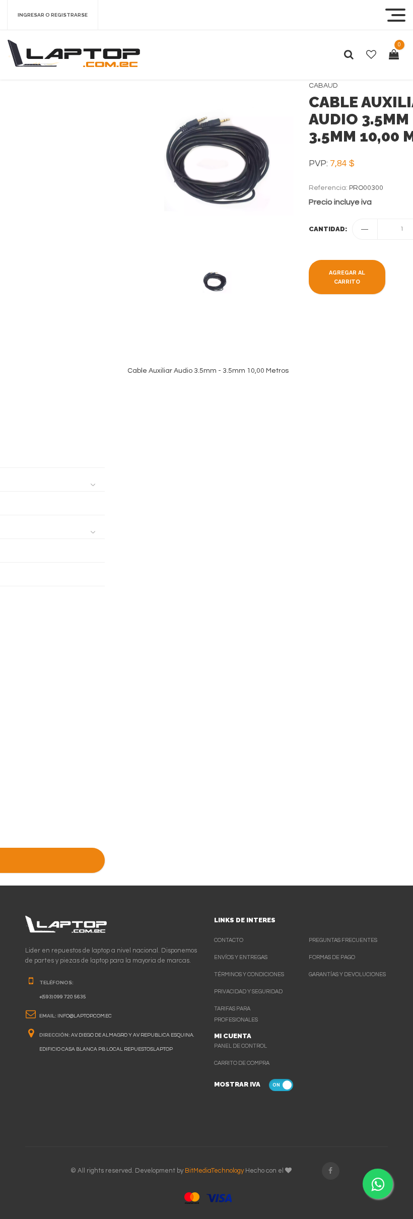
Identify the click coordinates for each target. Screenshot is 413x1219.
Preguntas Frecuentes (343, 940)
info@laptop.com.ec (84, 1016)
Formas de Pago (332, 957)
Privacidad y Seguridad (248, 991)
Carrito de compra (241, 1063)
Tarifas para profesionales (236, 1014)
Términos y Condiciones (249, 974)
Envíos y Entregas (240, 957)
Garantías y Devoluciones (347, 974)
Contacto (228, 940)
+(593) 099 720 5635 (62, 996)
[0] (394, 55)
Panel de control (240, 1046)
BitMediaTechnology (214, 1170)
